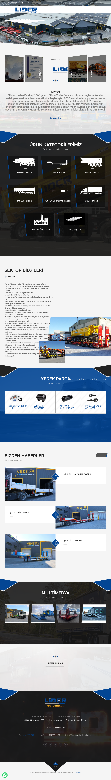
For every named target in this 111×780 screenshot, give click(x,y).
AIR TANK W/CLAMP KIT (41, 407)
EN (91, 3)
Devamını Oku (55, 118)
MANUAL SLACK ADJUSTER (67, 407)
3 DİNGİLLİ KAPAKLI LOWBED (77, 474)
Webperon (78, 772)
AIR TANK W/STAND (14, 407)
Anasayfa (45, 17)
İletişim (104, 17)
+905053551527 (27, 735)
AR (96, 3)
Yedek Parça (74, 17)
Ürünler (64, 17)
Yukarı (56, 766)
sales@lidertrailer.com (31, 3)
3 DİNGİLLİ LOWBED (19, 513)
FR (101, 3)
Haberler (84, 17)
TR (87, 3)
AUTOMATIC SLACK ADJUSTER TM (94, 407)
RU (105, 3)
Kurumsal (55, 17)
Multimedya (94, 17)
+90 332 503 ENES (12, 3)
